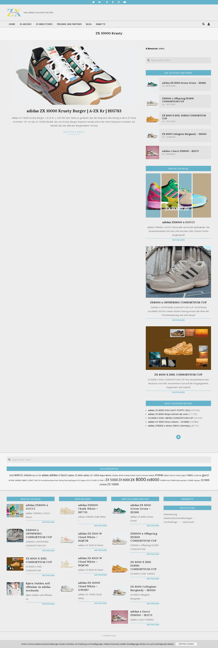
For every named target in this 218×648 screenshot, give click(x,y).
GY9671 (31, 480)
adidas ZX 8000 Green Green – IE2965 (184, 83)
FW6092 (151, 475)
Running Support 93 (72, 480)
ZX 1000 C (101, 480)
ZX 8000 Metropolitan (178, 480)
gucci (205, 475)
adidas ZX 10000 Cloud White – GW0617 (89, 586)
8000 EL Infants (23, 475)
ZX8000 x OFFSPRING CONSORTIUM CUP (178, 302)
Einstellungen (186, 644)
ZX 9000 (205, 480)
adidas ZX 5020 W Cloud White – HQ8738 (90, 537)
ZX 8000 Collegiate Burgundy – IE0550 (184, 134)
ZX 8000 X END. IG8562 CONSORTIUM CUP (143, 565)
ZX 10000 (113, 484)
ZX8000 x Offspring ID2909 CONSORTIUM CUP (178, 100)
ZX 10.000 (93, 480)
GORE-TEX (198, 475)
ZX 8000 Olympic (193, 480)
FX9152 (172, 475)
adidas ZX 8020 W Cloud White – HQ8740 (90, 561)
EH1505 (145, 475)
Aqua (102, 475)
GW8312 (25, 480)
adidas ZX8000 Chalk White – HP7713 (88, 508)
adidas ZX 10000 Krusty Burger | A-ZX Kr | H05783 (74, 110)
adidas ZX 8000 (75, 475)
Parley (61, 480)
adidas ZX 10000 (91, 475)
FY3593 (178, 475)
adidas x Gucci (58, 475)
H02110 (37, 480)
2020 (11, 475)
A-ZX (38, 475)
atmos (108, 475)
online (155, 48)
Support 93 (84, 480)
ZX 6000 (124, 480)
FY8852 (190, 475)
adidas (45, 475)
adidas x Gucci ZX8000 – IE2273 (180, 151)
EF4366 (126, 475)
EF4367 (132, 475)
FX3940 (159, 475)
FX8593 (166, 475)
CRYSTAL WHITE (118, 475)
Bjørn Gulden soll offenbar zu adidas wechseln (38, 587)
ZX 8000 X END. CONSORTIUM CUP (178, 374)
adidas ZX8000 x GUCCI (178, 222)
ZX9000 (103, 484)
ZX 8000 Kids (164, 480)
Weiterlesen (74, 132)
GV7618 (11, 480)
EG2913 (139, 475)
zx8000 (153, 479)
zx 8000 (138, 479)
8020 (34, 475)
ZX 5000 (111, 479)
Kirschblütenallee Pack (49, 480)
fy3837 (183, 475)
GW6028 (18, 480)
